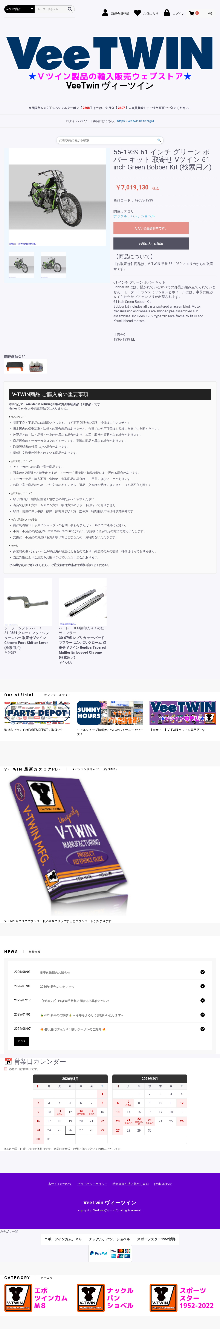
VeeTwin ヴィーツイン (110, 85)
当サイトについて (60, 1184)
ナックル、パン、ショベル (134, 216)
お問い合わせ (163, 1184)
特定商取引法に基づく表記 (131, 1184)
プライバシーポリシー (92, 1184)
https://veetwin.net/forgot (135, 121)
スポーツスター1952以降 (156, 1239)
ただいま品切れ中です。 (151, 228)
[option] (57, 197)
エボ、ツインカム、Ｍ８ (63, 1239)
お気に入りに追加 (151, 243)
